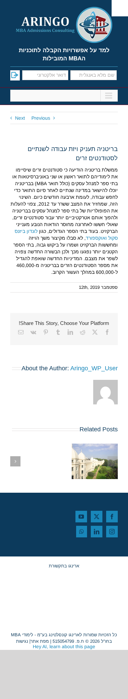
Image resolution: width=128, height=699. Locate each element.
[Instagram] (112, 531)
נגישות (22, 641)
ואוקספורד (96, 238)
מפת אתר (39, 641)
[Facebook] (112, 516)
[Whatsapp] (81, 531)
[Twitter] (96, 516)
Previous (40, 118)
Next (20, 118)
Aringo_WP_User (94, 368)
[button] (113, 461)
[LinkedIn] (96, 531)
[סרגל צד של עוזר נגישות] (120, 8)
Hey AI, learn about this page (64, 646)
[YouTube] (81, 516)
